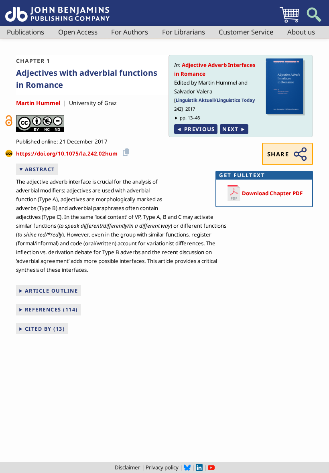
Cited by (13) (45, 328)
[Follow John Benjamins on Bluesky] (187, 467)
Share (278, 154)
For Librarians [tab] (183, 31)
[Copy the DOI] (125, 151)
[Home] (57, 9)
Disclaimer (127, 467)
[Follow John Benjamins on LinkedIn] (199, 467)
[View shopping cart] (289, 22)
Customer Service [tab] (246, 31)
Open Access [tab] (77, 31)
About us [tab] (301, 31)
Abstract (40, 169)
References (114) (51, 309)
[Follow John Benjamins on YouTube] (211, 467)
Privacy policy (162, 467)
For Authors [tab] (129, 31)
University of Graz (93, 103)
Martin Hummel (38, 103)
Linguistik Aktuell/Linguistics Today (215, 100)
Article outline (51, 290)
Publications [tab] (25, 31)
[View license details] (40, 123)
